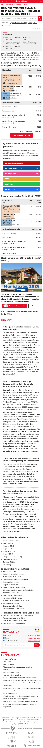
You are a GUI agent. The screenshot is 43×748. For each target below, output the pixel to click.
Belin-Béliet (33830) (10, 571)
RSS (15, 720)
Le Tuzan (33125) (9, 565)
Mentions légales (32, 722)
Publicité (32, 718)
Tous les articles (8, 720)
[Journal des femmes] (11, 733)
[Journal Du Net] (11, 737)
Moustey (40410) (9, 551)
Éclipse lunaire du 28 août (12, 672)
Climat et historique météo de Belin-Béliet (18, 590)
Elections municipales (13, 5)
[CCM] (32, 733)
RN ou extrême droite (13, 168)
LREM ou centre (11, 179)
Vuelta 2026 (7, 670)
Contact (39, 718)
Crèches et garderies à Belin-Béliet (15, 579)
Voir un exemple (34, 635)
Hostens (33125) (6, 25)
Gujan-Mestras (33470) (18, 23)
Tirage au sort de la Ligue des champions (17, 667)
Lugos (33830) (8, 549)
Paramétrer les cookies (12, 722)
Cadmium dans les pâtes (12, 675)
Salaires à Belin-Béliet (11, 582)
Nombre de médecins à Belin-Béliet (16, 601)
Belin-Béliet (26, 42)
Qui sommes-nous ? (8, 718)
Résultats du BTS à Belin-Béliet (14, 623)
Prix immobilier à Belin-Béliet (13, 609)
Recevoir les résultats (17, 306)
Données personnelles (33, 720)
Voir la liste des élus (11, 83)
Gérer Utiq (23, 722)
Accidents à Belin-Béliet (11, 593)
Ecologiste (9, 184)
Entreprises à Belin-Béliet (12, 606)
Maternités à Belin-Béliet (12, 577)
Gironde (25, 5)
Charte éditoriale (24, 718)
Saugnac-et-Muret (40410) (12, 557)
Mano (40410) (8, 554)
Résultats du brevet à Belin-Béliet (15, 621)
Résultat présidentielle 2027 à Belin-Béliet (18, 615)
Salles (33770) (32, 23)
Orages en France (9, 659)
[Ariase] (11, 746)
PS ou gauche (10, 174)
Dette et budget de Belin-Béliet (14, 587)
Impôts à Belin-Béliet (10, 585)
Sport (6, 638)
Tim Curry (7, 662)
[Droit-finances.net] (32, 737)
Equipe (17, 718)
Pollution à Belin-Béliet (11, 603)
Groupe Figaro (13, 724)
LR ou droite (10, 189)
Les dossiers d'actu (11, 641)
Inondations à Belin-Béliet (12, 598)
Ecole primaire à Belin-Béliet (13, 574)
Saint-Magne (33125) (10, 559)
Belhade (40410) (9, 562)
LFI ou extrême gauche (14, 163)
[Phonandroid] (32, 745)
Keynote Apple (8, 664)
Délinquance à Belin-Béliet (12, 595)
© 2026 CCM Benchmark (26, 724)
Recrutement (21, 720)
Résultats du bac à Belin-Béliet (14, 618)
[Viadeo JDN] (32, 741)
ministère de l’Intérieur (34, 131)
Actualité (7, 635)
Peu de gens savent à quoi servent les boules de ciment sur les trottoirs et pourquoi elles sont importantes (20, 704)
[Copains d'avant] (11, 741)
